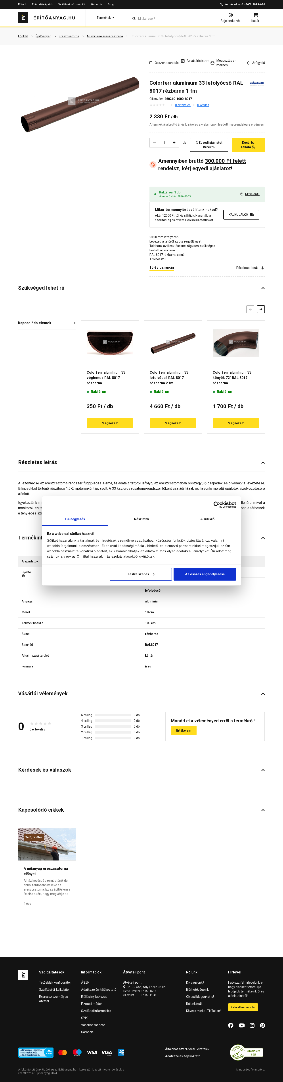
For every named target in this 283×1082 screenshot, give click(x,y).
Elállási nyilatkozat (94, 996)
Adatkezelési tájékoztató (98, 989)
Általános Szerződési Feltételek (187, 1049)
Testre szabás (138, 574)
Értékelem (183, 730)
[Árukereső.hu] (246, 1052)
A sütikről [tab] (207, 519)
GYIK (84, 1018)
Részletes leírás (247, 268)
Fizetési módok (91, 1004)
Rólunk (22, 4)
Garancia (97, 4)
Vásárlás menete (93, 1025)
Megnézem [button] (110, 423)
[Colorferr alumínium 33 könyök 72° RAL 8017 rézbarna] (236, 343)
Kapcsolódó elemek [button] (34, 323)
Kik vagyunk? (195, 982)
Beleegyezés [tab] (75, 519)
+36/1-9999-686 (254, 4)
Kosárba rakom (248, 145)
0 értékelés (183, 105)
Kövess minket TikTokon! (203, 1011)
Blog (111, 4)
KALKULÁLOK (238, 214)
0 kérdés (203, 105)
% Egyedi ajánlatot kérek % (209, 145)
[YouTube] (242, 1025)
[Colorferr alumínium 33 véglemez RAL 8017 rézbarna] (110, 343)
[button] (105, 18)
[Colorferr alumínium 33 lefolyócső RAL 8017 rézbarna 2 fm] (173, 343)
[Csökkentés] (154, 142)
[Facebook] (230, 1025)
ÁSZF (85, 982)
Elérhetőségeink (42, 4)
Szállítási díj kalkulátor (54, 989)
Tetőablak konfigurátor (55, 982)
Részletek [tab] (141, 519)
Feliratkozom (241, 1007)
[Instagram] (252, 1025)
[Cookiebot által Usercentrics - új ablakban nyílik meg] (216, 504)
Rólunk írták (194, 1004)
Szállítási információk (72, 4)
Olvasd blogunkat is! (200, 996)
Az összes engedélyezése (205, 574)
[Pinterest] (262, 1025)
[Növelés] (174, 142)
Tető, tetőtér (33, 837)
